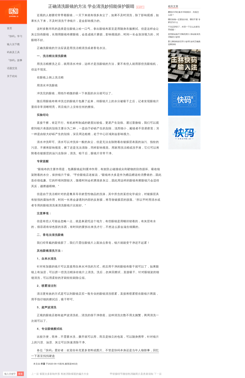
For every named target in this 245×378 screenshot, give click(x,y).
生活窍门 (140, 7)
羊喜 (43, 363)
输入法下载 (13, 44)
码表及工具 (13, 52)
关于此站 (12, 76)
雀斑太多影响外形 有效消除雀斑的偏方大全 (64, 373)
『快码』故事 (14, 60)
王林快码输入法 (13, 10)
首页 (9, 28)
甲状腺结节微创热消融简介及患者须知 (131, 373)
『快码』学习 (14, 36)
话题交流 (12, 68)
